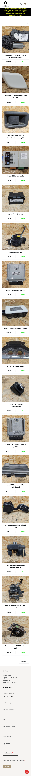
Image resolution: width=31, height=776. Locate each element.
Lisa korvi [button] (22, 62)
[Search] (21, 4)
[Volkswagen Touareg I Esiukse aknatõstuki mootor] (15, 39)
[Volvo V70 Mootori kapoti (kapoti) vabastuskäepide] (15, 119)
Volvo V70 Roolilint (15, 252)
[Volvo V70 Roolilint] (15, 236)
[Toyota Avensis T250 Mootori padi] (15, 589)
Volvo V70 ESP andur (15, 214)
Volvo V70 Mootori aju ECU (15, 290)
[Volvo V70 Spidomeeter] (15, 350)
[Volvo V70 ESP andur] (15, 198)
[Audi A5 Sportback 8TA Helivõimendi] (15, 469)
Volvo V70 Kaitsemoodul (15, 176)
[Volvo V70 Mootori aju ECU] (15, 274)
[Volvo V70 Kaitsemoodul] (15, 160)
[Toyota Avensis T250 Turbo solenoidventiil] (15, 549)
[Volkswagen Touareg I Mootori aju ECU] (15, 428)
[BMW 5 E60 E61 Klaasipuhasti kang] (15, 509)
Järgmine (23, 661)
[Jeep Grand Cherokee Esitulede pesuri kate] (15, 79)
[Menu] (28, 4)
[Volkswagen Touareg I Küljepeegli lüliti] (15, 388)
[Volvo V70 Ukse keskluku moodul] (15, 312)
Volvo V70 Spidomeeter (15, 366)
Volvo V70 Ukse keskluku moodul (15, 328)
